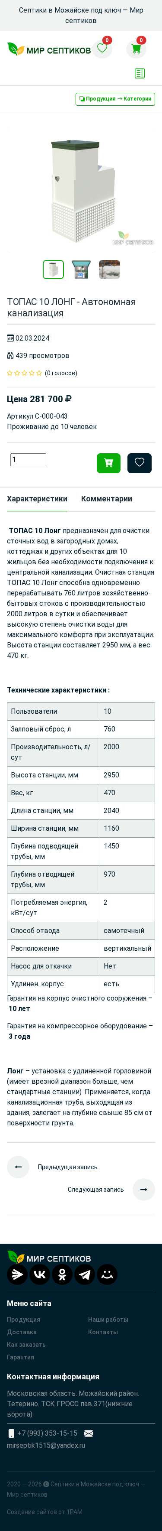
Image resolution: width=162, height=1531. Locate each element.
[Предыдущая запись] (22, 1167)
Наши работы (108, 1319)
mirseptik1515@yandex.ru (46, 1445)
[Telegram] (84, 1274)
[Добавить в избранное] (139, 463)
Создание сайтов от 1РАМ (45, 1511)
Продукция (23, 1319)
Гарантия (20, 1357)
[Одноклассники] (62, 1274)
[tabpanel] (81, 827)
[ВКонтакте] (39, 1274)
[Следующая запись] (139, 1189)
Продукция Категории (118, 99)
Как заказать (26, 1344)
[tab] (37, 500)
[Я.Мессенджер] (17, 1274)
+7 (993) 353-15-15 (47, 1433)
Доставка (22, 1332)
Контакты (103, 1332)
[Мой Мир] (107, 1274)
